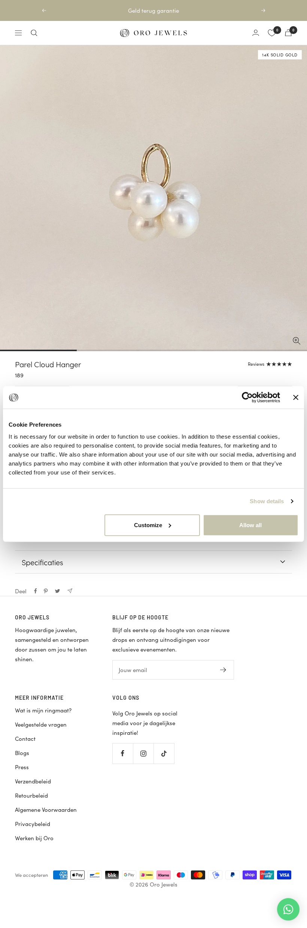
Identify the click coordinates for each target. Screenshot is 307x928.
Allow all (250, 525)
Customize (148, 525)
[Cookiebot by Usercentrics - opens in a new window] (247, 397)
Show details (267, 501)
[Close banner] (295, 397)
